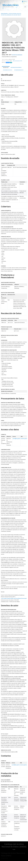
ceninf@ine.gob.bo (16, 438)
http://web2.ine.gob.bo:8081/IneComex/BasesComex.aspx (14, 598)
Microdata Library (10, 5)
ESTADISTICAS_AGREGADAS (6, 14)
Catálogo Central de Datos (15, 13)
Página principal (4, 13)
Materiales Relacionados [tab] (16, 67)
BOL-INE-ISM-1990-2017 (16, 14)
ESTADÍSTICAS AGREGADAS (17, 54)
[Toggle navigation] (25, 6)
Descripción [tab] (5, 67)
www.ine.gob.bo (24, 438)
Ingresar (25, 1)
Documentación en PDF (18, 60)
